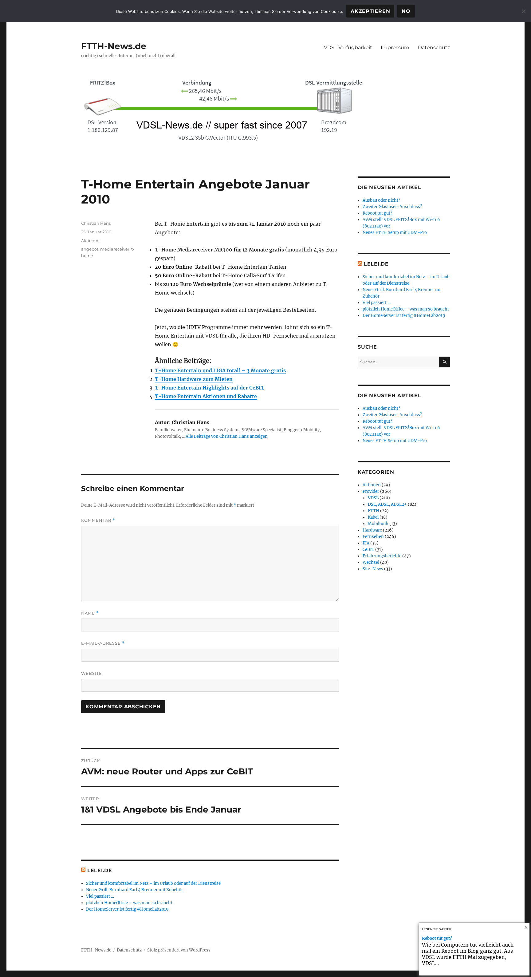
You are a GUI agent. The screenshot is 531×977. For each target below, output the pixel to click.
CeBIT (368, 549)
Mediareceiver (195, 250)
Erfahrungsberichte (382, 556)
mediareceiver (114, 249)
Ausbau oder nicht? (381, 200)
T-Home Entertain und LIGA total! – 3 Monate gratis (220, 370)
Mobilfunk (378, 523)
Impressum (395, 47)
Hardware (372, 530)
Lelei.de (99, 870)
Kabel (373, 517)
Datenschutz (434, 47)
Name (90, 613)
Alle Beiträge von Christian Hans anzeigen (227, 436)
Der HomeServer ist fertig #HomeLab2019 (127, 909)
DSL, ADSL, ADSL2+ (387, 504)
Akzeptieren (370, 11)
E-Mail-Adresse (103, 643)
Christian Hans (96, 223)
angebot (89, 249)
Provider (371, 491)
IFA (366, 543)
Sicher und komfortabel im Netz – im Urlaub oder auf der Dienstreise (153, 883)
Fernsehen (373, 536)
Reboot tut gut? (377, 213)
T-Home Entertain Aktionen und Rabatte (206, 396)
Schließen (526, 927)
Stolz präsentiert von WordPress (178, 950)
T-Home (174, 224)
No (406, 11)
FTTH (373, 510)
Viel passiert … (100, 896)
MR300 (223, 250)
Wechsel (371, 562)
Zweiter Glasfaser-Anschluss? (392, 206)
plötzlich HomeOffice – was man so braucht (129, 902)
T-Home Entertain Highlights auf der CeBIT (209, 388)
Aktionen (90, 240)
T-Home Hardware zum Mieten (194, 379)
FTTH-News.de (113, 46)
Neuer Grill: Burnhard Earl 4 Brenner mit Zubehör (134, 889)
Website (91, 673)
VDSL (211, 336)
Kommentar (98, 520)
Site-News (373, 569)
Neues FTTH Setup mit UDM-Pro (395, 232)
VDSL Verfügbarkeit (348, 47)
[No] (523, 11)
